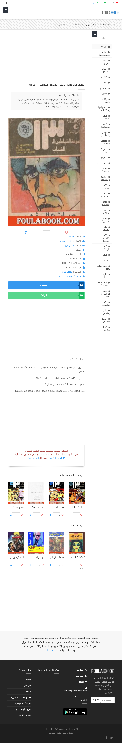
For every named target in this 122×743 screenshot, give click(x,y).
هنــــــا (50, 650)
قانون (104, 77)
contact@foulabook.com (75, 691)
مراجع (104, 157)
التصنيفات (102, 24)
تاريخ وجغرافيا (105, 125)
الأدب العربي (91, 24)
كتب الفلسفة (105, 195)
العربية (71, 237)
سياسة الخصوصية (23, 703)
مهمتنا (113, 2)
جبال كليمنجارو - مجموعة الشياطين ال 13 (76, 507)
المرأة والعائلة (105, 150)
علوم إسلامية (106, 170)
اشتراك (96, 700)
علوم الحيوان (106, 275)
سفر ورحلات (106, 211)
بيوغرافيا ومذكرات (104, 109)
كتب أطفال (106, 117)
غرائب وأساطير (105, 134)
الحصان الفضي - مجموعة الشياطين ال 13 (36, 507)
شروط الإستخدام (23, 709)
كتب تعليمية (106, 303)
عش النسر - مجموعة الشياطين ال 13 (56, 507)
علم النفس (106, 228)
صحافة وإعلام (105, 142)
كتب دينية (102, 163)
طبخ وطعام (106, 312)
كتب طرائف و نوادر (105, 294)
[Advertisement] (46, 58)
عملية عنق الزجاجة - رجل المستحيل (56, 558)
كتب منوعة (106, 248)
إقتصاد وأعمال (105, 100)
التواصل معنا (33, 458)
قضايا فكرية (105, 328)
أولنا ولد (40, 558)
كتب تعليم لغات (103, 267)
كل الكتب (102, 46)
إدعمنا (82, 682)
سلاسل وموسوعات (104, 53)
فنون (104, 93)
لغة (105, 82)
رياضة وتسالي (105, 320)
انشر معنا (80, 676)
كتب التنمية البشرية (106, 238)
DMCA (28, 692)
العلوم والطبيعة (105, 178)
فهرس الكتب (25, 715)
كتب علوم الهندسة (103, 284)
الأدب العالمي (106, 70)
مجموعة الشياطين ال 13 (70, 276)
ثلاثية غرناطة (77, 558)
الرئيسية (111, 24)
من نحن (27, 686)
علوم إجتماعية (105, 203)
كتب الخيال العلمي (106, 257)
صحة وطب (102, 88)
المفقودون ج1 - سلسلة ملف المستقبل (16, 558)
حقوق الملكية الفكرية (21, 697)
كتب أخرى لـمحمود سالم (72, 475)
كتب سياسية (106, 186)
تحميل (43, 285)
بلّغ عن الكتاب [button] (56, 458)
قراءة (44, 295)
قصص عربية (69, 245)
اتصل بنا (81, 670)
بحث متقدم (86, 2)
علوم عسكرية (106, 220)
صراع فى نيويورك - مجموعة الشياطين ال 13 (16, 507)
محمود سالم (66, 272)
